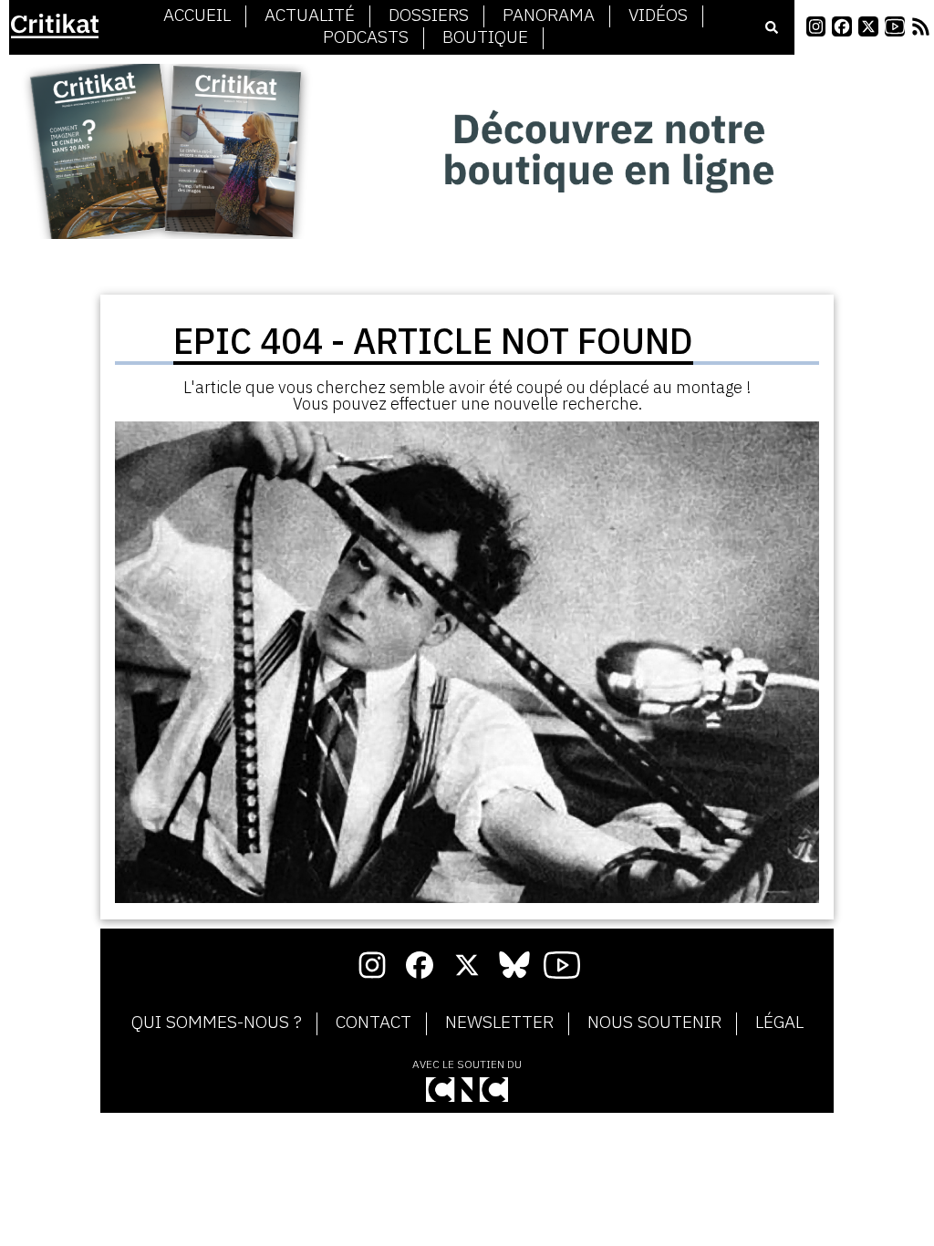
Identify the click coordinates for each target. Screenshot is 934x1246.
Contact (373, 1022)
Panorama (549, 15)
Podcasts (366, 37)
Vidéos (658, 15)
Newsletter (499, 1022)
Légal (779, 1022)
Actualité (310, 15)
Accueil (197, 15)
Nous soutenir (654, 1022)
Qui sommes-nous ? (216, 1022)
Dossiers (429, 15)
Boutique (485, 37)
